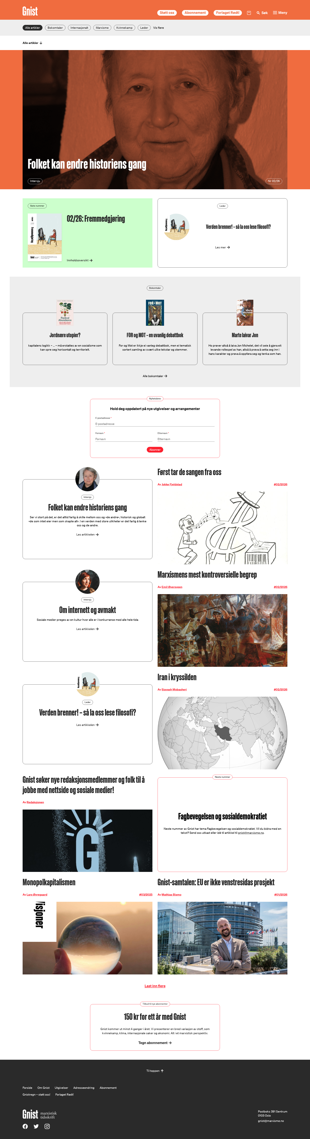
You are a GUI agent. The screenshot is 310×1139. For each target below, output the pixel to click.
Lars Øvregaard (37, 894)
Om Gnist (43, 1087)
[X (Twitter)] (36, 1128)
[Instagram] (47, 1128)
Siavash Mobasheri (174, 689)
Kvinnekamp (124, 27)
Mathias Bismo (171, 894)
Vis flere (158, 27)
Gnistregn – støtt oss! (36, 1094)
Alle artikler (32, 27)
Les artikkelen (85, 534)
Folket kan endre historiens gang (87, 164)
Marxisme (102, 27)
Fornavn (100, 433)
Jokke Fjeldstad (172, 484)
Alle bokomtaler (153, 376)
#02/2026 (280, 484)
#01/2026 (280, 894)
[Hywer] (30, 11)
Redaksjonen (35, 802)
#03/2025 (145, 894)
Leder (144, 27)
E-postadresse (103, 417)
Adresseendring (83, 1087)
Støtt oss (167, 12)
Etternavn (163, 433)
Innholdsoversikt (77, 260)
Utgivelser (61, 1087)
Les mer (220, 247)
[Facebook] (25, 1128)
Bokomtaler (55, 27)
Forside (27, 1087)
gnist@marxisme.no (251, 832)
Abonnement (195, 12)
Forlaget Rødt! (227, 12)
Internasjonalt (79, 27)
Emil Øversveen (172, 587)
